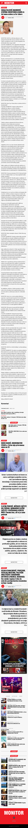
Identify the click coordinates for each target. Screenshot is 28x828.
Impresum (14, 821)
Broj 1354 (12, 408)
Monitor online (11, 17)
